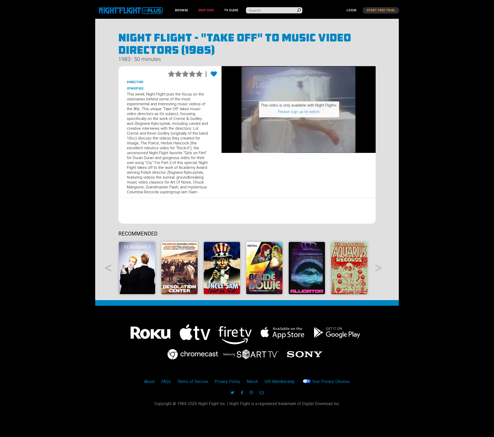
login (351, 10)
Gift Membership (279, 381)
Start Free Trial (381, 10)
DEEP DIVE (206, 10)
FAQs (166, 381)
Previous (108, 268)
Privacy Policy (227, 381)
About (149, 381)
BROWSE (181, 10)
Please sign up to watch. (299, 111)
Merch (252, 381)
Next (378, 268)
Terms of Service (192, 381)
